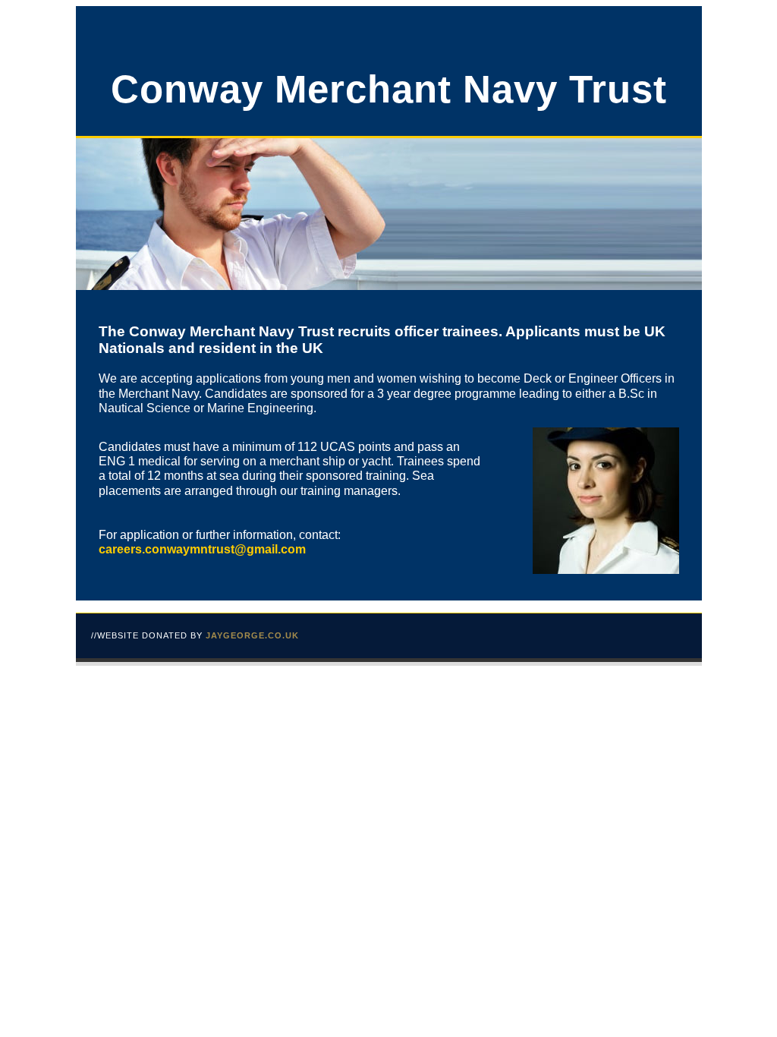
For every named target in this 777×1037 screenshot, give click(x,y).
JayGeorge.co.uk (252, 635)
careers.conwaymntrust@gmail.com (202, 549)
